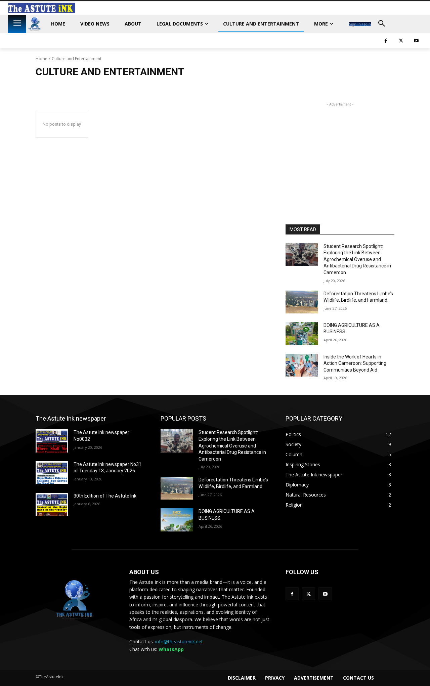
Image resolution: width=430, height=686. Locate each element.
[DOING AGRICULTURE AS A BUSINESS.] (302, 333)
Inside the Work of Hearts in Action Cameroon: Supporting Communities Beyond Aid (355, 363)
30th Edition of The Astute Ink (105, 496)
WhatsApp (171, 649)
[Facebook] (386, 41)
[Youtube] (325, 593)
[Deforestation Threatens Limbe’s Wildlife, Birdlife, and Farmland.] (302, 302)
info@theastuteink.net (179, 641)
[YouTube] (416, 41)
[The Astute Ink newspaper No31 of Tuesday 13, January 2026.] (52, 472)
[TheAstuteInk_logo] (34, 24)
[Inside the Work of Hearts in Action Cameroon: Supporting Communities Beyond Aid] (302, 365)
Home (41, 58)
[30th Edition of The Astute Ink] (52, 504)
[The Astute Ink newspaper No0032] (52, 440)
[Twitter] (401, 41)
